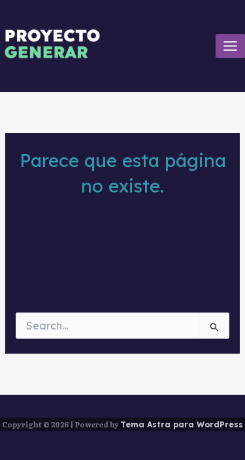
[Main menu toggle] (230, 46)
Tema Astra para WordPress (181, 424)
